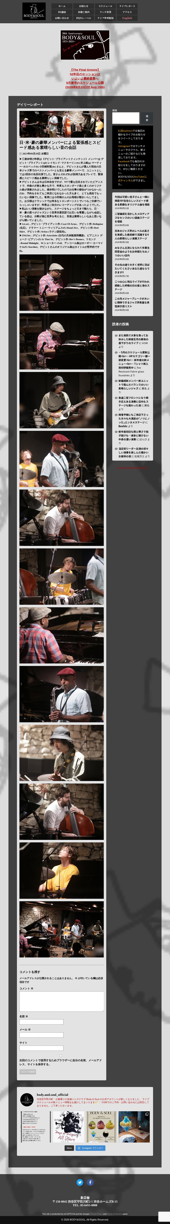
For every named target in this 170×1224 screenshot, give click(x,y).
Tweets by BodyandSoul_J (132, 467)
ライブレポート (127, 6)
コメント (26, 988)
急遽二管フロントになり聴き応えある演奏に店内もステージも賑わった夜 (133, 401)
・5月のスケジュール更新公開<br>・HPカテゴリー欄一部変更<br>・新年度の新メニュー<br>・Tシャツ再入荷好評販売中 (134, 360)
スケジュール (105, 6)
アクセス (127, 12)
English (127, 18)
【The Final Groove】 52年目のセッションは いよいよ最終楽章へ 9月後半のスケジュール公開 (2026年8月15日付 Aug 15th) (85, 78)
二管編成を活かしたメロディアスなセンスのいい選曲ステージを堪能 (132, 217)
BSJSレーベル (83, 18)
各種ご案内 (83, 12)
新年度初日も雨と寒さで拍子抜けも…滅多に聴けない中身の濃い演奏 (133, 435)
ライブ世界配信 (105, 18)
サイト (23, 1042)
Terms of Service (114, 1214)
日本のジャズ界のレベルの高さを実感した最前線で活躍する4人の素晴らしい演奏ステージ (132, 234)
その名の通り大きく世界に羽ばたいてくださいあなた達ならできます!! (132, 268)
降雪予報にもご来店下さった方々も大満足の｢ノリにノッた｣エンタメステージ (134, 418)
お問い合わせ (62, 18)
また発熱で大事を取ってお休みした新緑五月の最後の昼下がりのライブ (133, 339)
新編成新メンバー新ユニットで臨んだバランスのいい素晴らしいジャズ (133, 384)
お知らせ (83, 6)
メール (25, 1029)
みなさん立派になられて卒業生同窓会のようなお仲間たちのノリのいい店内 (132, 251)
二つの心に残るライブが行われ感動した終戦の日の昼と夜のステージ (132, 285)
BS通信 (62, 12)
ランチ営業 (105, 12)
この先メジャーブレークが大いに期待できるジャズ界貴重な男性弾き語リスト (132, 302)
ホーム (61, 6)
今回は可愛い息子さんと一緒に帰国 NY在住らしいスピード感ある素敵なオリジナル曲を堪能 (132, 200)
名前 (23, 1016)
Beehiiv (123, 426)
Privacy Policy (96, 1214)
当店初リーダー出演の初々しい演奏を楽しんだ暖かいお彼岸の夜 (133, 452)
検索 (114, 110)
